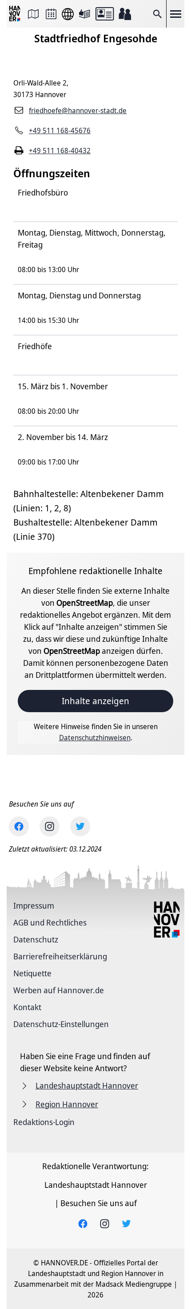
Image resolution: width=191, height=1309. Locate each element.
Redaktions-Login (44, 1122)
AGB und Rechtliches (50, 922)
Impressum (33, 905)
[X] (80, 826)
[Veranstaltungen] (51, 14)
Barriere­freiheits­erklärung (60, 956)
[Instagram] (50, 826)
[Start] (15, 14)
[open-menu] (175, 14)
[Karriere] (125, 14)
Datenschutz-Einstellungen (61, 1024)
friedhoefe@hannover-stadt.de (78, 110)
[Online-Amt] (104, 14)
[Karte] (33, 14)
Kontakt (27, 1007)
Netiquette (32, 973)
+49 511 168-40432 (60, 150)
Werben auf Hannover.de (58, 990)
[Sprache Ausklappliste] (68, 14)
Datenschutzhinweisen (95, 737)
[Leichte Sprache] (84, 14)
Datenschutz (35, 939)
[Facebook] (19, 826)
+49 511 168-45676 (60, 130)
